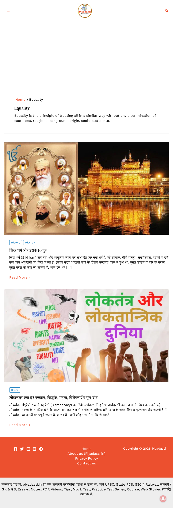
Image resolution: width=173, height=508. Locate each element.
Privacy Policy (86, 458)
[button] (167, 11)
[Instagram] (34, 449)
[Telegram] (41, 449)
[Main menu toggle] (8, 11)
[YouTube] (28, 449)
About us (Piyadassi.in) (86, 454)
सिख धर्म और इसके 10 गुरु (28, 250)
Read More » (19, 277)
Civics (14, 390)
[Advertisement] (86, 64)
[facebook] (16, 449)
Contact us (86, 463)
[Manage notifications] (163, 498)
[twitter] (22, 449)
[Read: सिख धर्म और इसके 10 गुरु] (86, 188)
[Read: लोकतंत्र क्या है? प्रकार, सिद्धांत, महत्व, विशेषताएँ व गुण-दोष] (86, 336)
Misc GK (30, 242)
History (15, 242)
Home (20, 99)
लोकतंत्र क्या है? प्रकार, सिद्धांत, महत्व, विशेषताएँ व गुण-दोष (53, 398)
